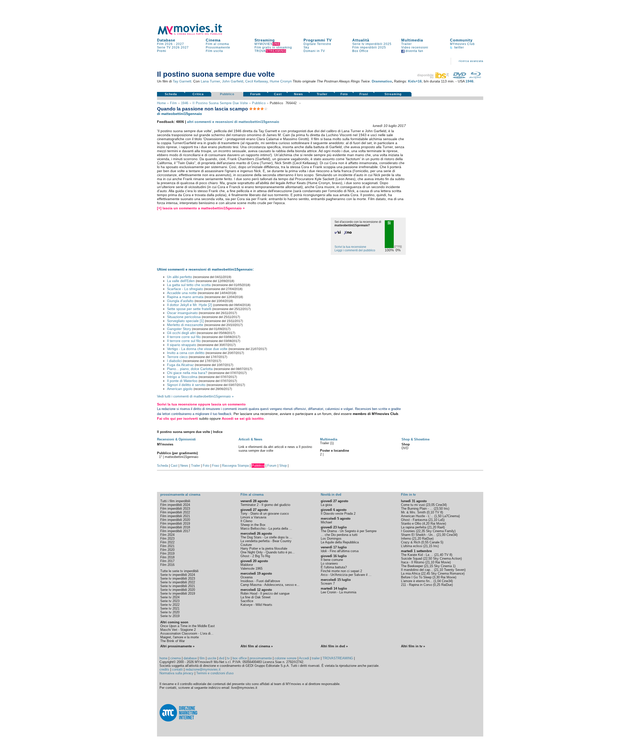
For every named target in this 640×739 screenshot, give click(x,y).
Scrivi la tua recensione (350, 247)
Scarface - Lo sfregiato (185, 289)
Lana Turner (210, 81)
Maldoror (246, 565)
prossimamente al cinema (180, 494)
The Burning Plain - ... (417, 508)
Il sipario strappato (181, 345)
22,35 (421, 531)
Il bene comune (332, 560)
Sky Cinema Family (440, 531)
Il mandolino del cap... (417, 570)
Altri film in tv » (413, 646)
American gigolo (179, 389)
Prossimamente (218, 47)
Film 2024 (167, 535)
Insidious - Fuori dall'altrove (260, 581)
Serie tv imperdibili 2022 (177, 582)
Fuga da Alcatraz (180, 365)
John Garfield (232, 81)
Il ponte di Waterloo (182, 381)
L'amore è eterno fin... (416, 581)
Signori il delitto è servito (186, 385)
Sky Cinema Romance (447, 573)
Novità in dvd (331, 494)
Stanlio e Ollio (411, 523)
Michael (326, 522)
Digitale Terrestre (317, 44)
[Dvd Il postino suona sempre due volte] (459, 77)
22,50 (428, 558)
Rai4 (440, 527)
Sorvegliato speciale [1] (185, 321)
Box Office (360, 51)
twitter (458, 47)
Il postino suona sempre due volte (220, 103)
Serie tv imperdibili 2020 (177, 590)
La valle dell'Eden (181, 281)
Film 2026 (165, 44)
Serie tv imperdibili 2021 (177, 586)
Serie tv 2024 (170, 597)
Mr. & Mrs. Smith (413, 512)
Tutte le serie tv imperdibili (179, 571)
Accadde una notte (182, 293)
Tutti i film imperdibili (175, 501)
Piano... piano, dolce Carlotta (190, 369)
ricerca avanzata (471, 60)
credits (164, 669)
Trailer (406, 44)
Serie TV (164, 47)
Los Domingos (331, 538)
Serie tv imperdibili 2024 (177, 575)
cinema (175, 658)
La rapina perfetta (413, 527)
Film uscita (214, 51)
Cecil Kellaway (256, 81)
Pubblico (227, 94)
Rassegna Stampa (235, 465)
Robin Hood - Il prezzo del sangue (265, 593)
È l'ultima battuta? (334, 567)
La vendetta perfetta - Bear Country (266, 541)
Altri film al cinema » (256, 646)
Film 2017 (167, 561)
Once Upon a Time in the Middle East (187, 626)
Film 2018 (167, 557)
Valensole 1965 (251, 568)
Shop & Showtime (416, 439)
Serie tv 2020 (170, 612)
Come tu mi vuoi (413, 505)
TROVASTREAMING (337, 658)
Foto (344, 94)
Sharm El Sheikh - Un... (418, 535)
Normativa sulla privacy (177, 673)
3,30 (437, 577)
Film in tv (408, 494)
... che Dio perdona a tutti (339, 535)
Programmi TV (318, 40)
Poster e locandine (334, 450)
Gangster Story (179, 329)
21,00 (442, 535)
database (190, 658)
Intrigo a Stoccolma (182, 377)
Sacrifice (246, 601)
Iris (446, 508)
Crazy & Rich (410, 542)
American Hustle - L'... (417, 516)
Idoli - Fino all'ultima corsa (339, 551)
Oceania (246, 577)
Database (166, 40)
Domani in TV (314, 51)
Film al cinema (217, 44)
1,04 (437, 581)
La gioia (326, 505)
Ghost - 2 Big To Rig (255, 556)
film (173, 103)
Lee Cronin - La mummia (338, 592)
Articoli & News (250, 439)
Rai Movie (437, 523)
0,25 (437, 585)
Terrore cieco (177, 357)
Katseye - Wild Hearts (256, 605)
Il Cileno (246, 521)
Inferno (406, 538)
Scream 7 (328, 583)
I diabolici (174, 361)
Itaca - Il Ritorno (412, 562)
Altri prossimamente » (177, 646)
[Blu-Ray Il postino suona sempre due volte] (475, 77)
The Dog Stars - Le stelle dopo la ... (266, 537)
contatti (177, 669)
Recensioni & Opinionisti (176, 439)
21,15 (428, 546)
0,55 (425, 542)
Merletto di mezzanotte (185, 325)
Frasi (364, 94)
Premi (161, 51)
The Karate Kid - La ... (417, 555)
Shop (283, 465)
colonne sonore (285, 658)
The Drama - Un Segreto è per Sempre (348, 531)
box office (239, 658)
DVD (405, 448)
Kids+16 (415, 81)
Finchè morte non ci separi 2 (341, 571)
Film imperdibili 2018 (175, 527)
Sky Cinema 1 (444, 566)
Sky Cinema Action (447, 558)
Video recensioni (414, 47)
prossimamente (261, 658)
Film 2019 (167, 553)
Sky (306, 47)
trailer (316, 658)
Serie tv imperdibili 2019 (177, 593)
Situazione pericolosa (184, 317)
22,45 (426, 573)
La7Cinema (450, 516)
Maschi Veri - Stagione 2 (178, 630)
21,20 (432, 527)
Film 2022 (167, 542)
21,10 (433, 520)
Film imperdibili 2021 (175, 516)
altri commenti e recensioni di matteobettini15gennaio (233, 122)
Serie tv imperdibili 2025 (372, 44)
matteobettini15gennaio (181, 457)
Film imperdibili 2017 (175, 531)
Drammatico (382, 81)
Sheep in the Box (253, 525)
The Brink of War (172, 641)
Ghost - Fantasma (414, 520)
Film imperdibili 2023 (175, 508)
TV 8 (438, 512)
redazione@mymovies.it (203, 669)
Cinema (213, 40)
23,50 (439, 508)
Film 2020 (167, 550)
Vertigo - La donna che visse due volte (197, 349)
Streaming (264, 40)
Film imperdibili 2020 (175, 520)
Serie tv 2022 (170, 605)
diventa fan (413, 51)
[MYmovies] (194, 34)
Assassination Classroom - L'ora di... (187, 633)
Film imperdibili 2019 (175, 523)
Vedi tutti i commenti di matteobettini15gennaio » (195, 396)
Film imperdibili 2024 (175, 505)
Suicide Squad (411, 558)
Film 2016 (167, 565)
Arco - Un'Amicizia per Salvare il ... (346, 575)
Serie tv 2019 (170, 616)
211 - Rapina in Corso (416, 585)
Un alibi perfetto (179, 277)
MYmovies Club (462, 44)
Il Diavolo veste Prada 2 (338, 513)
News (298, 94)
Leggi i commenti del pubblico (354, 250)
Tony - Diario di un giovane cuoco (264, 513)
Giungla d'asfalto (180, 301)
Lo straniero (329, 563)
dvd (221, 658)
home (164, 658)
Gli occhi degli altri (181, 333)
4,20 (426, 523)
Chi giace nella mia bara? (187, 373)
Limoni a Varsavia (253, 517)
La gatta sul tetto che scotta (189, 285)
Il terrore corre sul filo (184, 337)
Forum (255, 94)
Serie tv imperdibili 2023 (177, 578)
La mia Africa (410, 573)
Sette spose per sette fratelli (189, 309)
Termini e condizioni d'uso (215, 673)
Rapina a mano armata (185, 297)
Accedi (304, 658)
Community (461, 40)
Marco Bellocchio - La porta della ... (266, 528)
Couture (246, 545)
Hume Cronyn (281, 81)
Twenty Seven (454, 570)
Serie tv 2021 (170, 608)
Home (161, 103)
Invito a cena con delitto (185, 353)
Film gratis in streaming (273, 47)
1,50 (438, 516)
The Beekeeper (412, 566)
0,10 (431, 512)
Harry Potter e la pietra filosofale (263, 548)
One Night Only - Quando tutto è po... (267, 552)
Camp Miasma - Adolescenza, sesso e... (270, 585)
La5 (441, 520)
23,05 (431, 505)
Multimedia (412, 40)
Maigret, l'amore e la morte (179, 637)
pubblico (259, 103)
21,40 (439, 555)
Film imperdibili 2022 (175, 512)
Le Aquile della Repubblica (340, 542)
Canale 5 (436, 542)
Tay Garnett (182, 81)
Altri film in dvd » (334, 646)
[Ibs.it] (433, 77)
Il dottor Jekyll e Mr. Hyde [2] (189, 305)
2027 (180, 44)
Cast (278, 94)
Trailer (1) (327, 443)
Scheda (171, 94)
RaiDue (427, 538)
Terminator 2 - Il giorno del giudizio (265, 505)
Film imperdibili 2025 (369, 47)
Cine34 (441, 505)
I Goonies (408, 531)
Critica (198, 94)
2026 (176, 47)
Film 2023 (167, 538)
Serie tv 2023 (170, 601)
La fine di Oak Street (255, 597)
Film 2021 (167, 546)
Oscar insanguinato (182, 313)
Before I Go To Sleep (416, 577)
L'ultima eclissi (411, 546)
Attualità (360, 40)
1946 (470, 81)
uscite (212, 658)
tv (228, 658)
